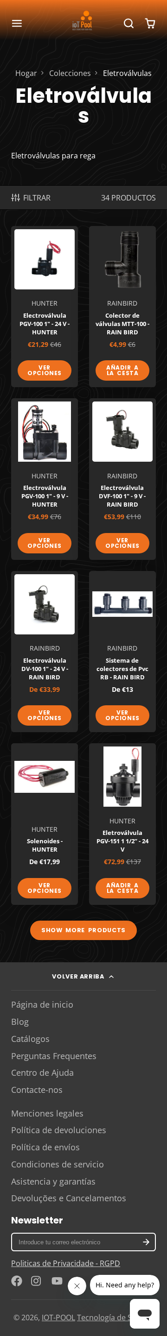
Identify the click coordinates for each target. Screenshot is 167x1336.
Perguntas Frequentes (53, 1055)
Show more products (83, 930)
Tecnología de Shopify (115, 1317)
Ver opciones (44, 370)
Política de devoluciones (58, 1129)
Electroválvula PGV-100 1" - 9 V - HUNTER (44, 478)
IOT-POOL (58, 1317)
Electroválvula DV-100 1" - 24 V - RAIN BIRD (44, 651)
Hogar (26, 73)
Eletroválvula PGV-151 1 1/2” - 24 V (122, 823)
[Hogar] (83, 23)
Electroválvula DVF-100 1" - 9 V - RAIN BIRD (122, 478)
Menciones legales (47, 1113)
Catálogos (30, 1038)
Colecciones (70, 73)
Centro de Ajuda (42, 1072)
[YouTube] (57, 1280)
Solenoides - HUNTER (44, 823)
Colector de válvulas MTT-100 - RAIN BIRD (122, 306)
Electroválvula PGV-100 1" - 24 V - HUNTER (44, 306)
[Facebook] (16, 1280)
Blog (20, 1021)
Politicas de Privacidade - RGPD (65, 1263)
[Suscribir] (146, 1242)
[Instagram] (36, 1280)
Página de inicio (42, 1004)
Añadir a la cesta (122, 370)
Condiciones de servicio (57, 1164)
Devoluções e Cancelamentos (68, 1198)
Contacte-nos (37, 1089)
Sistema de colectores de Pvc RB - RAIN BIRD (122, 651)
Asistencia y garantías (53, 1181)
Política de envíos (45, 1147)
